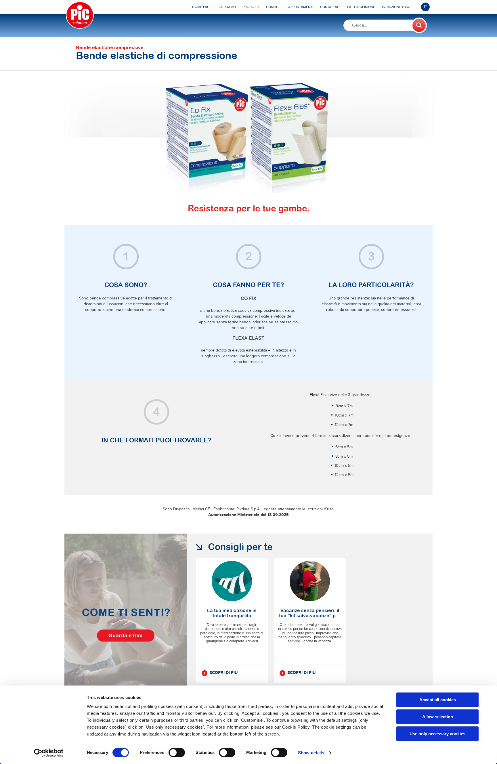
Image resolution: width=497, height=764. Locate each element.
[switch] (177, 752)
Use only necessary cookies (437, 733)
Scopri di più (223, 673)
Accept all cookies (437, 699)
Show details (311, 752)
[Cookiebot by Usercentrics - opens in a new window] (49, 752)
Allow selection (437, 716)
